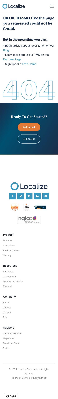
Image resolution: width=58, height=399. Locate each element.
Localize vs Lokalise (13, 281)
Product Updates (11, 250)
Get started (29, 127)
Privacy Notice (38, 377)
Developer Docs (11, 343)
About (6, 302)
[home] (13, 6)
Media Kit (7, 286)
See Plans (8, 271)
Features (7, 240)
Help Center (9, 338)
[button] (52, 6)
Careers (7, 307)
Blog (5, 317)
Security (7, 255)
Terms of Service (21, 377)
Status (6, 348)
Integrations (9, 245)
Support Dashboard (12, 333)
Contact (7, 312)
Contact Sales (10, 276)
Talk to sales (29, 139)
